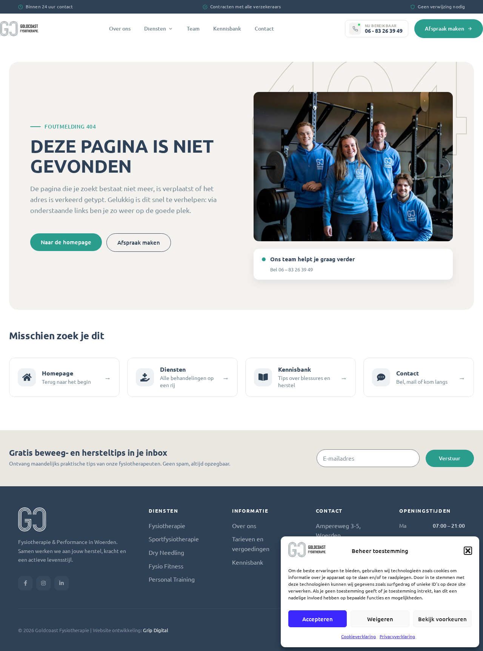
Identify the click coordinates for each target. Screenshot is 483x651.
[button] (468, 550)
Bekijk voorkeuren (442, 619)
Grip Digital (155, 630)
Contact (264, 28)
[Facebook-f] (25, 583)
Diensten (155, 28)
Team (193, 28)
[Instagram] (43, 583)
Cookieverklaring (358, 636)
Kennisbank (227, 28)
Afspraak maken (444, 28)
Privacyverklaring (397, 636)
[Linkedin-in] (61, 583)
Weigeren (380, 619)
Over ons (120, 28)
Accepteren (317, 619)
